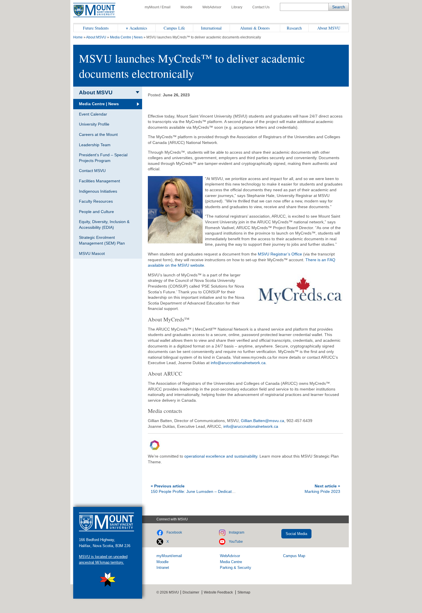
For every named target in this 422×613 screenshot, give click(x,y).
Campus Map (294, 556)
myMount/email (169, 556)
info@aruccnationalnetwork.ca (238, 362)
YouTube (236, 542)
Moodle (186, 7)
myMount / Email (158, 7)
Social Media (296, 534)
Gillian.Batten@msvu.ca (262, 420)
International (211, 28)
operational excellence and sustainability (220, 456)
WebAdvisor (211, 7)
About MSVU (328, 28)
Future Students (96, 28)
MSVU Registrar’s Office (280, 254)
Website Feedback (218, 592)
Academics (138, 28)
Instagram (236, 532)
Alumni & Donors (255, 28)
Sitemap (243, 592)
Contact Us (261, 7)
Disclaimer (191, 592)
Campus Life (174, 28)
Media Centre (231, 562)
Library (236, 7)
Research (294, 28)
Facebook (174, 532)
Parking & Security (235, 567)
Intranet (162, 567)
